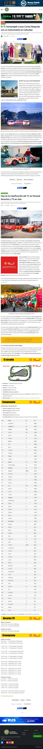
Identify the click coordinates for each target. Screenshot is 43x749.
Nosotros (23, 732)
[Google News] (27, 183)
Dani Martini (5, 36)
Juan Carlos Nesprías (29, 179)
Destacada (12, 179)
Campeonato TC (8, 22)
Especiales (3, 24)
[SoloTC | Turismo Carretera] (10, 9)
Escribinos (24, 734)
